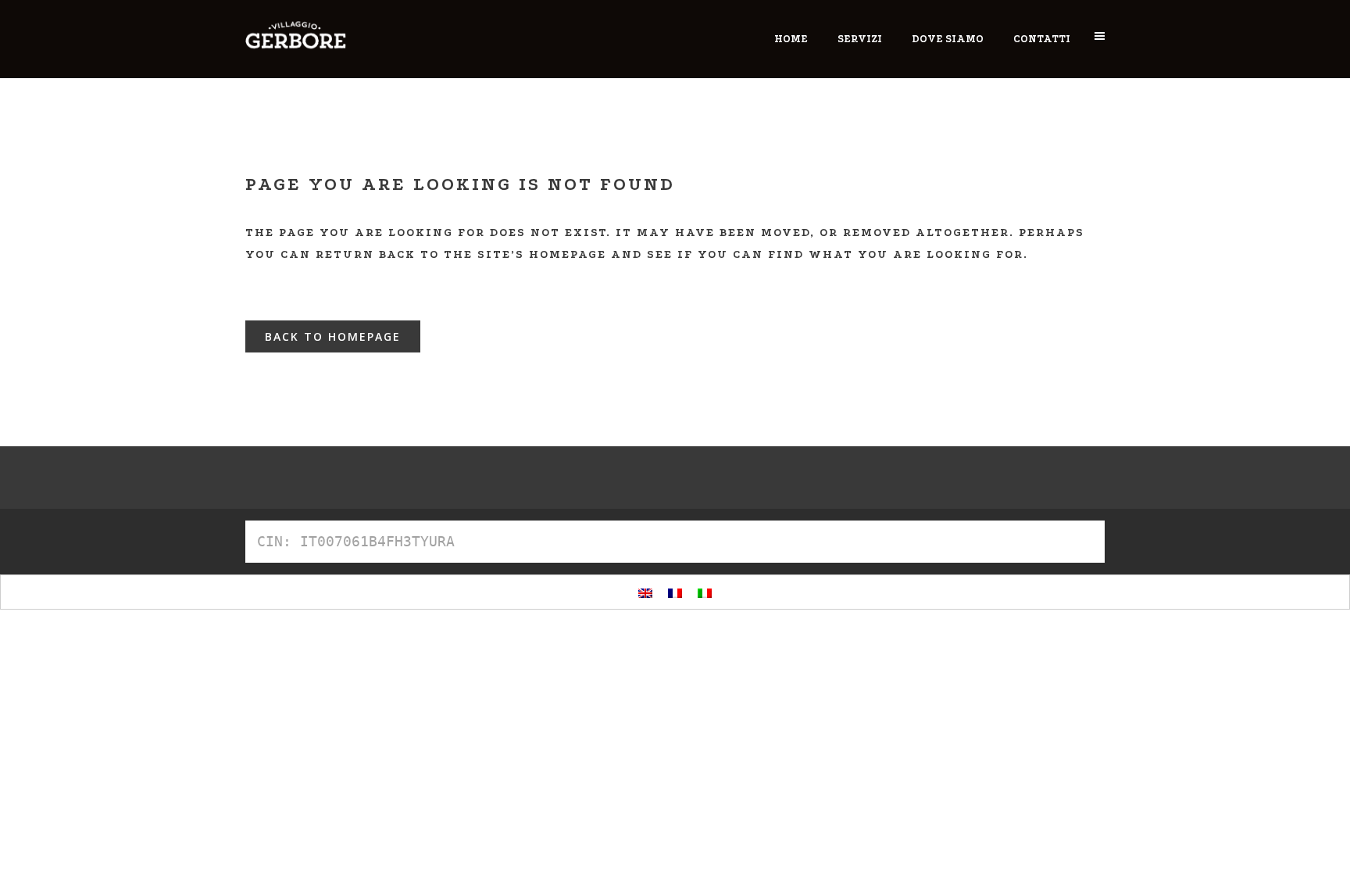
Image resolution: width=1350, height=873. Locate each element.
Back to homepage (333, 336)
